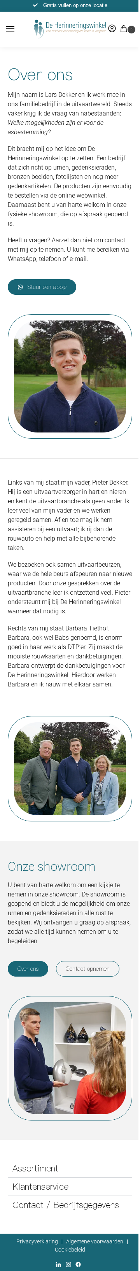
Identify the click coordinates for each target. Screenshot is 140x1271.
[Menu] (17, 29)
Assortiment (35, 1168)
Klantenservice (40, 1187)
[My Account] (112, 29)
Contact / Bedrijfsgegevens (65, 1205)
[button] (125, 29)
